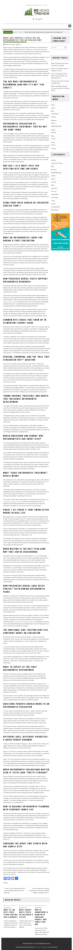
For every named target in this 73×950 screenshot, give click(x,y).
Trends (53, 138)
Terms (53, 142)
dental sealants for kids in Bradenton (24, 621)
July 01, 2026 (39, 905)
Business (54, 120)
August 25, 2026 (9, 905)
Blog (6, 883)
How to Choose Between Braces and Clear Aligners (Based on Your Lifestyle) (14, 890)
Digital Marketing (56, 126)
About (53, 108)
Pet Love (53, 191)
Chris (19, 44)
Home (53, 105)
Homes (53, 123)
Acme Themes (53, 947)
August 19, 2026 (24, 905)
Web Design (54, 210)
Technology (54, 197)
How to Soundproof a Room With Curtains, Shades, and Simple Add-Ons (59, 76)
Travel (53, 200)
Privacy (53, 145)
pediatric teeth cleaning (10, 301)
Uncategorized (55, 207)
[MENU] (69, 26)
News (53, 136)
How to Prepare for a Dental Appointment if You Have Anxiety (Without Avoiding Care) (39, 890)
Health (53, 130)
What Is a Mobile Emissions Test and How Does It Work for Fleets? (60, 88)
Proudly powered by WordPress (25, 947)
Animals (53, 117)
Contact (53, 148)
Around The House (57, 163)
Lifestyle (53, 132)
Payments (54, 188)
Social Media (54, 114)
